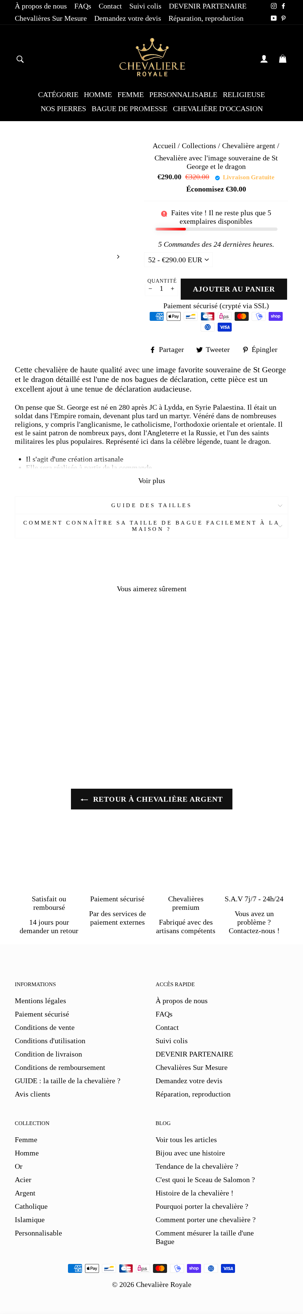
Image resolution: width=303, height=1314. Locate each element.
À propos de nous (41, 6)
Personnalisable (38, 1233)
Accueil (164, 146)
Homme (27, 1153)
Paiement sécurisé (42, 1014)
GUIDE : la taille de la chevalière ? (67, 1081)
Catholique (31, 1206)
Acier (23, 1179)
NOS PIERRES (63, 108)
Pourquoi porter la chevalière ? (202, 1206)
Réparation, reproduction (206, 18)
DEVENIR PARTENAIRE (207, 6)
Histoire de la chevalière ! (195, 1193)
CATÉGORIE (58, 94)
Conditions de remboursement (60, 1067)
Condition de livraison (48, 1054)
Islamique (30, 1219)
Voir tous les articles (186, 1139)
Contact (110, 6)
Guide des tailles (151, 505)
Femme (26, 1139)
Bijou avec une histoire (190, 1153)
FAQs (82, 6)
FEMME (131, 94)
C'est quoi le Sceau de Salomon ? (205, 1179)
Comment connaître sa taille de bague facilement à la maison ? (151, 526)
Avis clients (32, 1094)
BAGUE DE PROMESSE (129, 108)
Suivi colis (145, 6)
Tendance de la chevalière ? (197, 1166)
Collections (200, 146)
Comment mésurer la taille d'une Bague (205, 1237)
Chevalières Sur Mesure (51, 18)
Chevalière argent (248, 146)
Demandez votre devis (127, 18)
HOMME (98, 94)
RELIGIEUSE (244, 94)
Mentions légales (40, 1001)
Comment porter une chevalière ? (206, 1219)
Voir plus (151, 480)
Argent (25, 1193)
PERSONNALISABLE (183, 94)
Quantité (162, 281)
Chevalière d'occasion (218, 108)
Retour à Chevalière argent (157, 799)
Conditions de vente (45, 1027)
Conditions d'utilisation (50, 1041)
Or (19, 1166)
